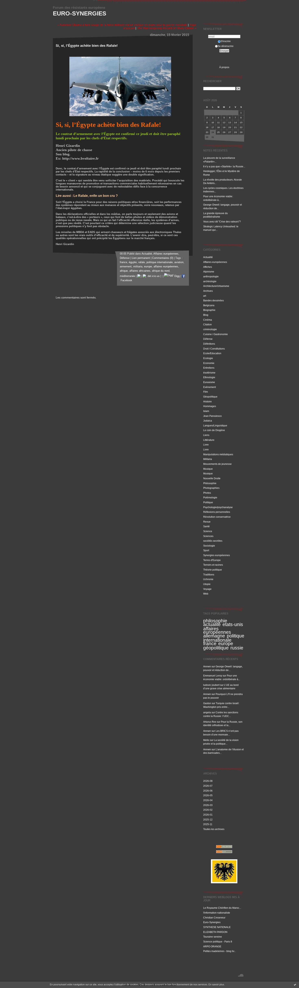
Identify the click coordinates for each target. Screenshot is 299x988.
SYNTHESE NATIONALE (217, 927)
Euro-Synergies (79, 13)
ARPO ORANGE (212, 946)
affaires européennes (217, 630)
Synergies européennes (216, 555)
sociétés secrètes (212, 540)
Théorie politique (212, 569)
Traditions (208, 574)
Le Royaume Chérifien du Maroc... (222, 907)
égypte (133, 262)
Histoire (207, 401)
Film (205, 391)
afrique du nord (160, 270)
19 (224, 127)
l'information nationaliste (216, 912)
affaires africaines (139, 270)
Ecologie (208, 358)
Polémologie (210, 497)
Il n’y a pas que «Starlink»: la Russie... (224, 166)
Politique (208, 502)
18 (218, 127)
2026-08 (208, 781)
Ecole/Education (212, 353)
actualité (212, 624)
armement (126, 266)
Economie (208, 363)
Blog (205, 315)
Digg (177, 276)
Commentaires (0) (162, 258)
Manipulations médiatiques (218, 454)
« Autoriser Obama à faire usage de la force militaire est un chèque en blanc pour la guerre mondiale (122, 24)
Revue (207, 521)
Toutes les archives (213, 829)
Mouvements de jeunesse (217, 464)
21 (235, 127)
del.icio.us (153, 276)
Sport (206, 550)
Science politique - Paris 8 (217, 941)
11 (218, 122)
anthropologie (211, 276)
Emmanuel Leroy (212, 675)
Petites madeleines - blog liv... (219, 951)
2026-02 (208, 809)
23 (207, 132)
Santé (206, 526)
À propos (224, 67)
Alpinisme (208, 271)
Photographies (211, 488)
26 (224, 132)
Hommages (209, 406)
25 (218, 132)
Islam (206, 411)
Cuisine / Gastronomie (215, 334)
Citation (207, 324)
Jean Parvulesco (212, 416)
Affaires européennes (215, 262)
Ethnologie (209, 377)
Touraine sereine (212, 936)
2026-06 (208, 790)
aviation (178, 262)
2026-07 (208, 785)
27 (229, 132)
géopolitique (216, 647)
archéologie (209, 281)
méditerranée (127, 276)
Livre (206, 444)
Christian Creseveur (214, 917)
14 (235, 122)
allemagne (214, 635)
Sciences (208, 536)
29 (241, 132)
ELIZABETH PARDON (215, 932)
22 (241, 127)
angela (207, 712)
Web (205, 593)
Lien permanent (141, 258)
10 (213, 122)
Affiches (207, 267)
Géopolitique (210, 396)
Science (207, 531)
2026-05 (208, 795)
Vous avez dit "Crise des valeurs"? (222, 221)
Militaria (207, 459)
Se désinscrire (226, 46)
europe (225, 643)
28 (235, 132)
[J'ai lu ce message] (295, 984)
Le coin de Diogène (214, 430)
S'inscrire (225, 41)
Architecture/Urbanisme (216, 286)
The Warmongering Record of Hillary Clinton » (166, 28)
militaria (137, 266)
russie (236, 647)
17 (213, 127)
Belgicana (208, 305)
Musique (208, 468)
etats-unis (233, 624)
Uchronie (208, 579)
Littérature (208, 440)
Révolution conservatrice (217, 516)
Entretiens (208, 367)
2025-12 (208, 819)
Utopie (207, 584)
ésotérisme (209, 372)
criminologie (210, 329)
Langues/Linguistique (215, 425)
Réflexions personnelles (216, 512)
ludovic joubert (211, 685)
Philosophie (209, 483)
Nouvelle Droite (211, 478)
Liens (206, 435)
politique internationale (223, 638)
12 (224, 122)
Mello (206, 740)
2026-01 (208, 814)
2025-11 (207, 824)
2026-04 (208, 800)
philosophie (215, 620)
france (209, 643)
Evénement (209, 387)
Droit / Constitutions (214, 348)
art (204, 295)
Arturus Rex (209, 721)
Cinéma (207, 319)
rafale (141, 262)
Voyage (207, 589)
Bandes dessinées (213, 300)
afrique (124, 270)
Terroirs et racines (213, 564)
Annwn (207, 666)
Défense (208, 339)
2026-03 (208, 805)
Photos (207, 492)
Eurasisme (209, 382)
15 (241, 122)
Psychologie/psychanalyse (218, 507)
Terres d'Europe (212, 560)
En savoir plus (216, 984)
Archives (208, 291)
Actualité (208, 257)
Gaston (207, 703)
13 (229, 122)
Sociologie (209, 545)
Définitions (209, 343)
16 (207, 127)
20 (229, 127)
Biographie (209, 310)
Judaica (207, 420)
